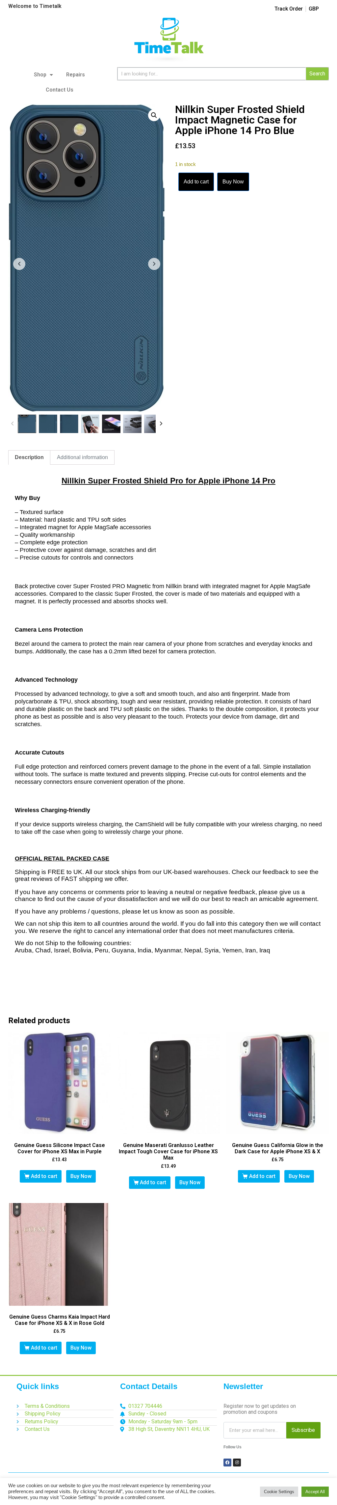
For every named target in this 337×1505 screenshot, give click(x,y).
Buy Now (233, 181)
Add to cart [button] (44, 1176)
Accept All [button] (315, 1491)
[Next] (161, 424)
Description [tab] (29, 457)
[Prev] (12, 424)
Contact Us (59, 90)
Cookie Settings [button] (279, 1491)
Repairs (75, 74)
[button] (154, 115)
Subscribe (303, 1430)
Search (317, 73)
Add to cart (196, 181)
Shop (40, 74)
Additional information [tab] (82, 457)
